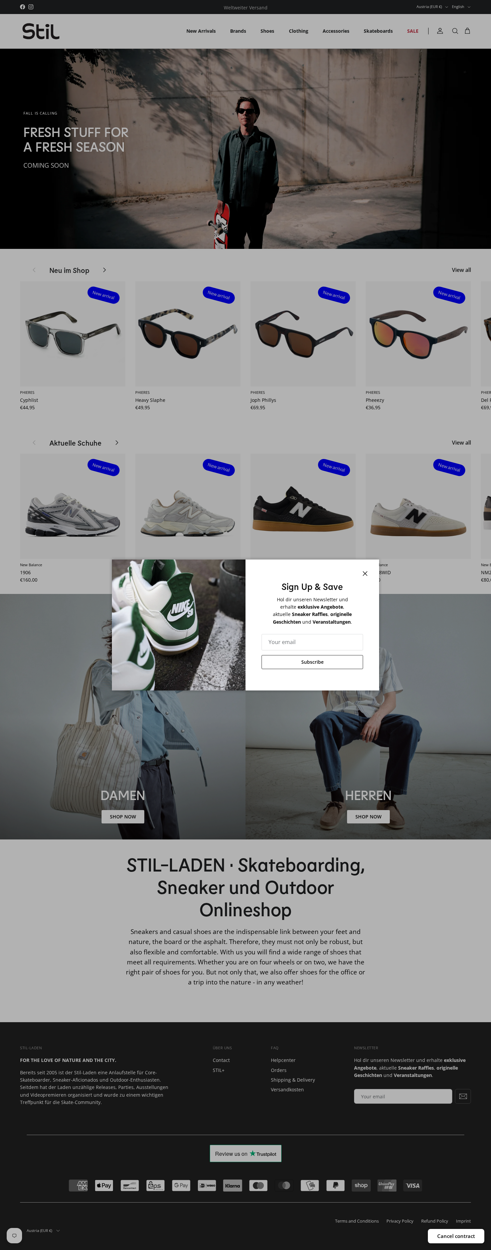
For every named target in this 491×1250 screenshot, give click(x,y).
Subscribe (312, 662)
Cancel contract (456, 1236)
